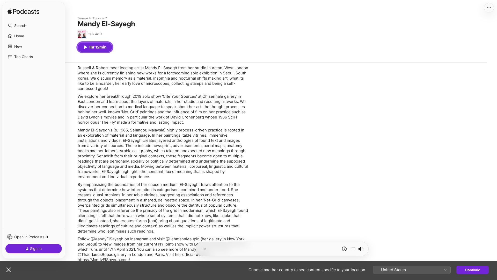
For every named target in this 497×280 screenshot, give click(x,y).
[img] (23, 11)
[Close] (8, 270)
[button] (34, 25)
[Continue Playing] (353, 249)
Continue (472, 270)
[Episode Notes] (344, 249)
